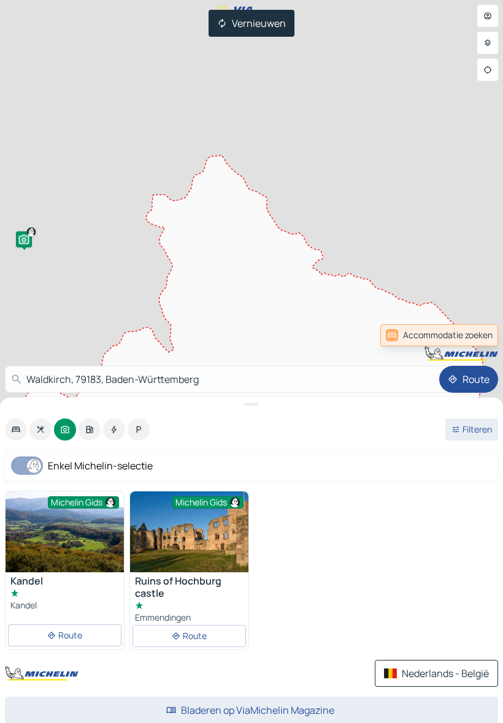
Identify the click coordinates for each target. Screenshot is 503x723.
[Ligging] (487, 70)
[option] (16, 429)
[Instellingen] (487, 43)
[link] (471, 335)
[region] (189, 531)
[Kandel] (65, 531)
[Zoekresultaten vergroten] (251, 404)
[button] (24, 240)
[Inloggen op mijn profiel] (487, 16)
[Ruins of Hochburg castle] (189, 531)
